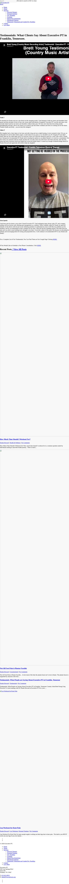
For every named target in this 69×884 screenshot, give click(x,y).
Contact (6, 863)
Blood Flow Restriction (13, 858)
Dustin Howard (4, 443)
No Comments (25, 443)
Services (6, 850)
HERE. (55, 239)
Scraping (9, 856)
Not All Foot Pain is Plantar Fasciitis (13, 668)
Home (5, 846)
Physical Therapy (12, 851)
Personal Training (24, 831)
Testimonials (13, 683)
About (5, 848)
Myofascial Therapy (13, 859)
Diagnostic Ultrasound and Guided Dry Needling (21, 861)
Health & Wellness (15, 443)
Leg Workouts (14, 831)
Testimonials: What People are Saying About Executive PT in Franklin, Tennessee (30, 680)
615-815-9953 (6, 875)
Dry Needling (11, 855)
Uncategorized (14, 672)
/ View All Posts (19, 249)
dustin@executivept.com (9, 877)
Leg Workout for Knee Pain (10, 828)
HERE (39, 245)
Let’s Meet (7, 864)
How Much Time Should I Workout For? (15, 439)
